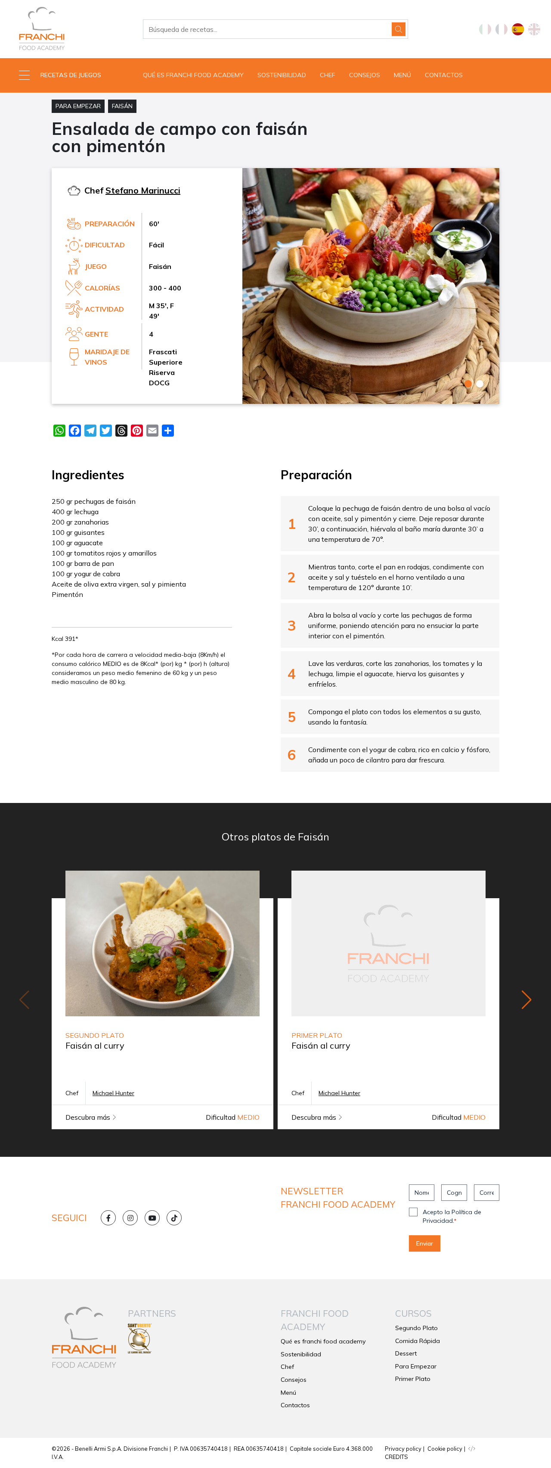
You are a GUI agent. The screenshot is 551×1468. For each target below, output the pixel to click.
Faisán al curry (94, 1045)
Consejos (364, 75)
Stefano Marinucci (142, 190)
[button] (69, 75)
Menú (402, 75)
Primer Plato (412, 1379)
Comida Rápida (417, 1341)
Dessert (406, 1353)
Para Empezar (78, 106)
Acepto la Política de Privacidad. (452, 1216)
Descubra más (88, 1117)
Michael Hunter (113, 1093)
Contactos (444, 75)
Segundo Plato (416, 1328)
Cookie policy (444, 1448)
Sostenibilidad (281, 75)
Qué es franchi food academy (193, 75)
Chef (327, 75)
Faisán (122, 106)
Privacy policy (403, 1448)
